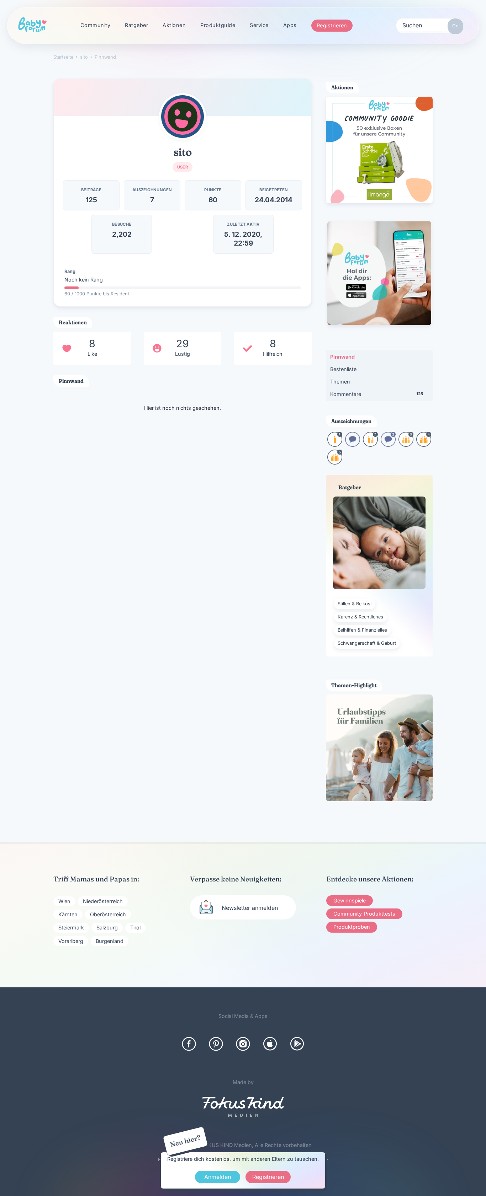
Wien (64, 901)
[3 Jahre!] (406, 444)
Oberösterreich (108, 914)
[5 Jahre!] (335, 462)
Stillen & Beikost (355, 603)
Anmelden (217, 1176)
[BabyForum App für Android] (297, 1044)
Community (95, 25)
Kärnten (68, 914)
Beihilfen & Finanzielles (362, 630)
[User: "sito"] (182, 116)
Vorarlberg (70, 941)
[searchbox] (429, 24)
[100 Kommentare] (388, 444)
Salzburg (107, 927)
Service (259, 25)
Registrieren (332, 25)
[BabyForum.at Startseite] (32, 25)
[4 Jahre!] (424, 444)
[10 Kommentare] (352, 444)
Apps (290, 25)
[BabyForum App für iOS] (270, 1044)
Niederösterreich (103, 901)
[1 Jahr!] (335, 444)
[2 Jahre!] (370, 444)
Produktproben (351, 927)
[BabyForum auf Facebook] (189, 1044)
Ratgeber (136, 25)
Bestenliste (343, 369)
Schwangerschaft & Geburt (367, 643)
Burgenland (109, 941)
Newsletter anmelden (250, 907)
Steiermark (71, 927)
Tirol (135, 927)
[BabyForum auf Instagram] (243, 1044)
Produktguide (217, 25)
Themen (340, 382)
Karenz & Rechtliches (360, 617)
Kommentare (376, 394)
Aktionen (174, 25)
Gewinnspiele (349, 900)
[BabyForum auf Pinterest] (216, 1044)
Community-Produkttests (364, 914)
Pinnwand (342, 357)
